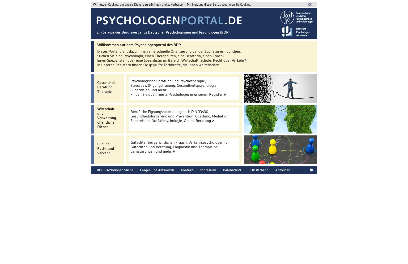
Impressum (208, 170)
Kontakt (187, 170)
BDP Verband (258, 170)
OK (310, 4)
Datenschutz (232, 170)
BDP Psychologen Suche (115, 170)
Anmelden (282, 170)
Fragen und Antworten (157, 170)
